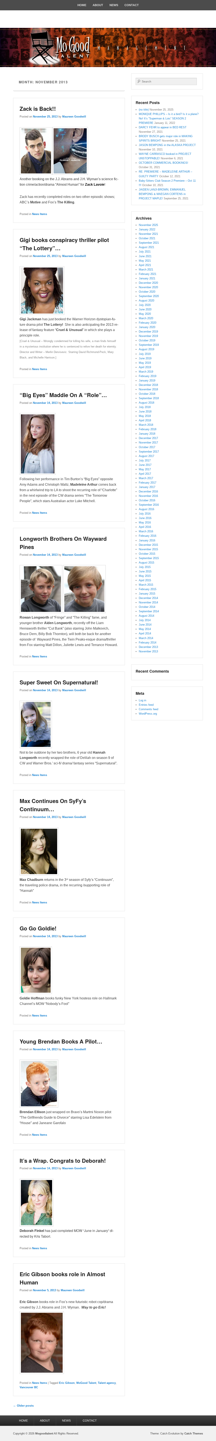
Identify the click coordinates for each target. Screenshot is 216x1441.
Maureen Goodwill (74, 116)
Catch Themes (193, 1433)
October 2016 (147, 500)
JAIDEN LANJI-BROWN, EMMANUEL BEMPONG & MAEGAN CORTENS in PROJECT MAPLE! (162, 194)
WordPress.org (148, 713)
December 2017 (148, 438)
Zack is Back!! (38, 108)
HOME (81, 5)
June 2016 (145, 518)
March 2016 (146, 531)
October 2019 (147, 340)
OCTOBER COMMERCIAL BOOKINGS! (163, 162)
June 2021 (145, 256)
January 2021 (147, 278)
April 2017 (145, 473)
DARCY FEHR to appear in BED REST (162, 127)
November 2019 (148, 336)
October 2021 (147, 238)
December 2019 (148, 331)
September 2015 (149, 558)
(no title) (144, 109)
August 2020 (146, 300)
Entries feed (146, 704)
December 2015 (148, 544)
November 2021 (148, 233)
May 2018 (145, 416)
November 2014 (148, 602)
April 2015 (145, 580)
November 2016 (148, 495)
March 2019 (146, 371)
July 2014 (145, 620)
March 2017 (146, 478)
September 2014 (149, 611)
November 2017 (148, 442)
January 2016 (147, 540)
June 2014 (145, 624)
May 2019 (145, 362)
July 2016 (145, 513)
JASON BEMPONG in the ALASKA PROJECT (167, 145)
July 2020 (145, 305)
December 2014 (148, 598)
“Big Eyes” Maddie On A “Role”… (63, 395)
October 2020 (147, 291)
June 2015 (145, 571)
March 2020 (146, 318)
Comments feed (148, 709)
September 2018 (149, 398)
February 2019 (147, 376)
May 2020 (145, 313)
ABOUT (98, 5)
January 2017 (147, 487)
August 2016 (146, 509)
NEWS (113, 5)
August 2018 (146, 402)
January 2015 (147, 593)
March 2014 (146, 638)
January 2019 (147, 380)
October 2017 (147, 447)
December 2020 (148, 282)
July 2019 (145, 354)
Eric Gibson (67, 1382)
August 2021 (146, 247)
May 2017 (145, 469)
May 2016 (145, 522)
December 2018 (148, 385)
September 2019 (149, 344)
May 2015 (145, 575)
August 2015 (146, 562)
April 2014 (145, 633)
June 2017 (145, 464)
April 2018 (145, 420)
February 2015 (147, 589)
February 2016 (147, 535)
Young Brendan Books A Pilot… (61, 1041)
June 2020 (145, 309)
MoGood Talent (86, 1382)
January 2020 (147, 327)
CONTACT (131, 5)
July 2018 (145, 407)
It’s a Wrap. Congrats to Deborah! (63, 1160)
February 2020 (147, 322)
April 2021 (145, 265)
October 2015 (147, 553)
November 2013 (148, 651)
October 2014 (147, 606)
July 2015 (145, 567)
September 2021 (149, 242)
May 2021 (145, 260)
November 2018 (148, 389)
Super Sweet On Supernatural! (59, 682)
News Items (39, 214)
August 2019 (146, 349)
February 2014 (147, 642)
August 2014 (146, 615)
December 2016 (148, 491)
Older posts (23, 1405)
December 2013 (148, 647)
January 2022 (147, 229)
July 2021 (145, 251)
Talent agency (107, 1382)
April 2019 (145, 367)
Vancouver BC (29, 1387)
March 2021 (146, 269)
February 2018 (147, 429)
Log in (142, 700)
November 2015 (148, 549)
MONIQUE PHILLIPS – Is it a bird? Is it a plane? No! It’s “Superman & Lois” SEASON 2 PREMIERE (168, 118)
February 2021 (147, 274)
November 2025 (148, 225)
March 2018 (146, 424)
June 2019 (145, 358)
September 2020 (149, 296)
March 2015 (146, 584)
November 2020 (148, 287)
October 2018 (147, 393)
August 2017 (146, 456)
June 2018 (145, 411)
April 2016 (145, 527)
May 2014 (145, 629)
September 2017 (149, 451)
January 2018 (147, 433)
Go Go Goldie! (38, 928)
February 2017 (147, 482)
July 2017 (145, 460)
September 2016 (149, 504)
